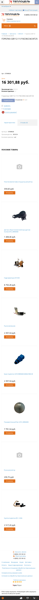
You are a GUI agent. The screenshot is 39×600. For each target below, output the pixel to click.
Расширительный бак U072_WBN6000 (16, 422)
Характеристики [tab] (9, 123)
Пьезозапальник (9, 326)
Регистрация (33, 10)
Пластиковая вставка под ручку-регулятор (18, 182)
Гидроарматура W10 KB (12, 278)
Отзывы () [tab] (24, 123)
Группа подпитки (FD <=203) (13, 518)
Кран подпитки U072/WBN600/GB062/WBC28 (18, 374)
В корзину (9, 193)
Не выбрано (6, 6)
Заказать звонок (20, 552)
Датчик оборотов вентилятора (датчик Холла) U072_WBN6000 (17, 231)
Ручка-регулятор (9, 470)
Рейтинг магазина (20, 580)
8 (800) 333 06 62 (30, 15)
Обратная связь (20, 556)
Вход (26, 10)
